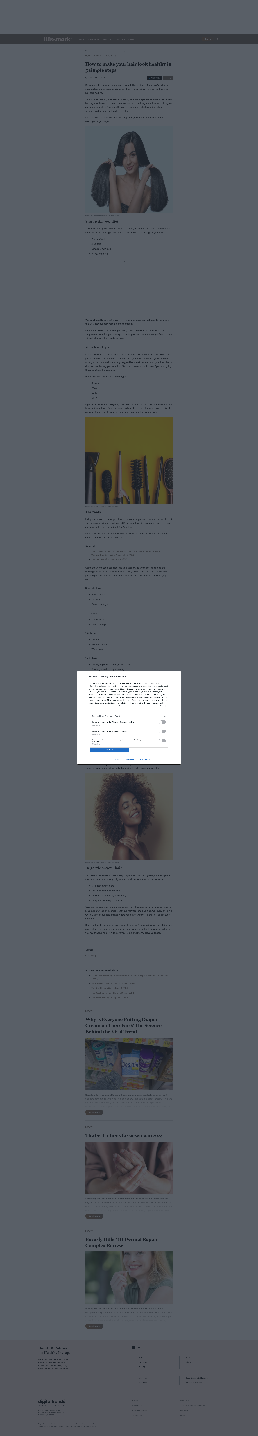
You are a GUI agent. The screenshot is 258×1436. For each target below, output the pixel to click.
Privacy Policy (144, 759)
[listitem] (129, 716)
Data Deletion (114, 759)
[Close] (175, 676)
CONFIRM (110, 750)
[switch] (162, 722)
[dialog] (129, 718)
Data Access (129, 759)
